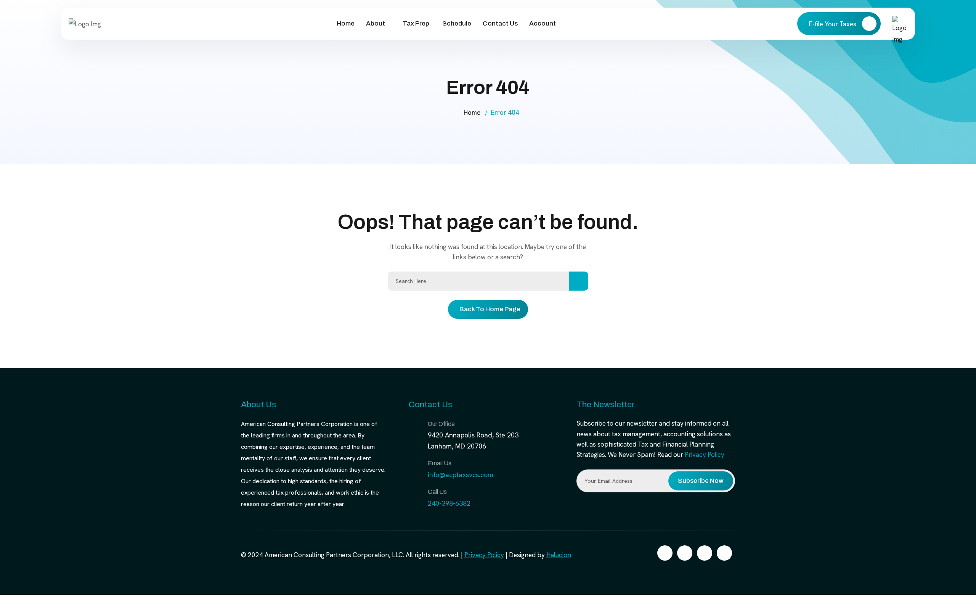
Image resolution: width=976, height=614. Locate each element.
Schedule (456, 23)
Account (542, 23)
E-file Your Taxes (833, 24)
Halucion (558, 555)
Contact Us (500, 23)
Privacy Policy (704, 454)
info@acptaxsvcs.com (460, 474)
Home (346, 23)
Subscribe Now (701, 480)
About (375, 23)
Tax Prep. (417, 23)
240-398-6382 (449, 503)
